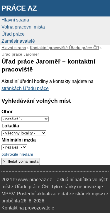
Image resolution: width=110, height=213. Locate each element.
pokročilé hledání (17, 154)
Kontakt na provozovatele (27, 207)
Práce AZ (19, 8)
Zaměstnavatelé (18, 41)
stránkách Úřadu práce (25, 88)
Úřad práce (13, 33)
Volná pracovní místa (23, 26)
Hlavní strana (15, 19)
